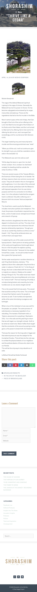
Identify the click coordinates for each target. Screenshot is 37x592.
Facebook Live (7, 505)
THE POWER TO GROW (10, 485)
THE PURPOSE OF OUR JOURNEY (13, 480)
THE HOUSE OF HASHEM (11, 477)
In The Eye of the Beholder (15, 376)
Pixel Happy (17, 589)
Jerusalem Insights (12, 373)
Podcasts (6, 516)
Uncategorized (7, 524)
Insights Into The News (10, 510)
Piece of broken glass (13, 378)
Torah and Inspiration (9, 521)
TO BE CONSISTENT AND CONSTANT (15, 482)
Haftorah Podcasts (9, 508)
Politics (5, 518)
